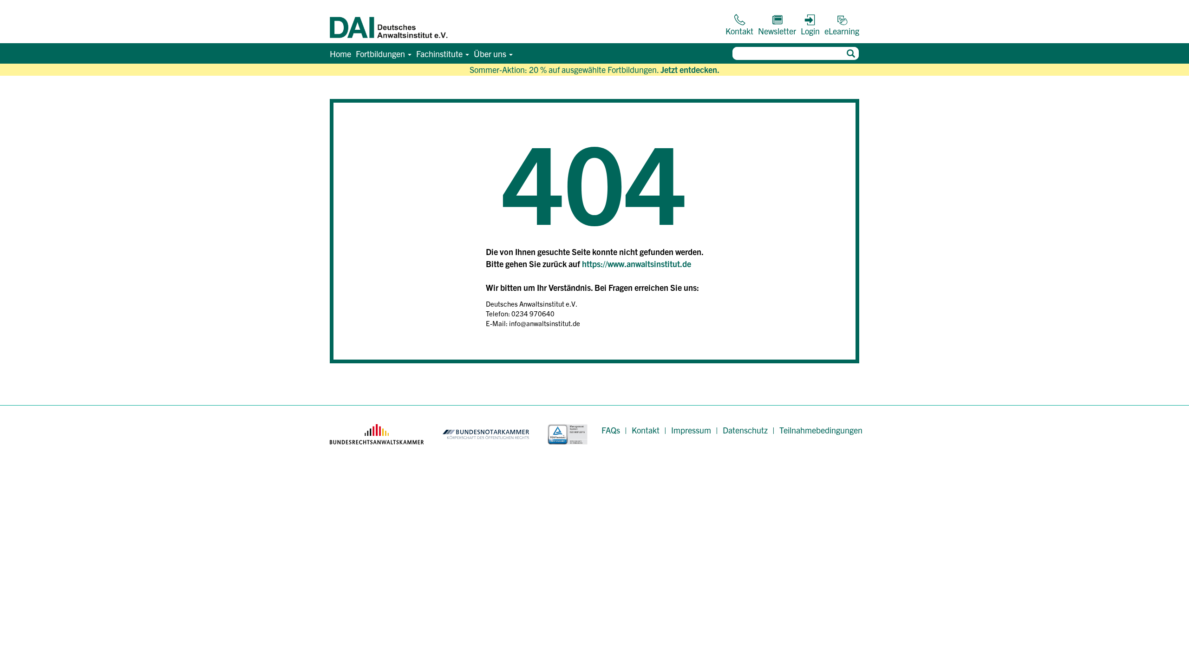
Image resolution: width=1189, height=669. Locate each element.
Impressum (691, 430)
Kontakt (646, 430)
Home (340, 53)
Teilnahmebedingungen (820, 430)
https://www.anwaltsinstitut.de (636, 263)
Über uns (491, 53)
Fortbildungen (381, 53)
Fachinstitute (440, 53)
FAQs (610, 430)
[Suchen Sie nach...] (851, 53)
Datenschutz (745, 430)
